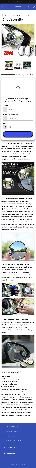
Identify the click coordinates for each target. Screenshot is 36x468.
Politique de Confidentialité (12, 440)
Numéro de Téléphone (10, 114)
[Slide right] (34, 66)
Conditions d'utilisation (11, 432)
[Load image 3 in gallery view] (27, 65)
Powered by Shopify (21, 464)
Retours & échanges (10, 436)
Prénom (6, 106)
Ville (5, 123)
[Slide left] (2, 66)
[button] (2, 6)
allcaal (15, 464)
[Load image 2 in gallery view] (18, 65)
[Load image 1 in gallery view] (9, 65)
